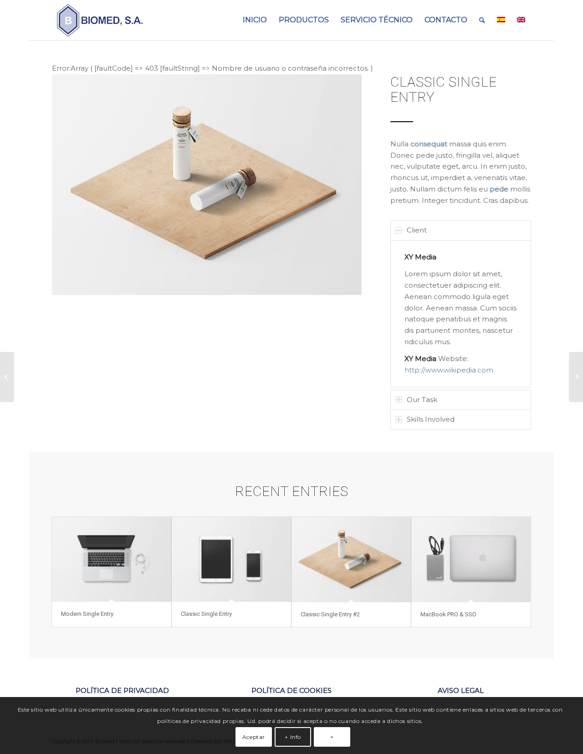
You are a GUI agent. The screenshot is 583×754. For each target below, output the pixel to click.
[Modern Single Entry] (111, 559)
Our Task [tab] (422, 399)
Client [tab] (417, 230)
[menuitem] (255, 20)
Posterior (341, 184)
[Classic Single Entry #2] (351, 559)
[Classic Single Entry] (231, 559)
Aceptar (253, 736)
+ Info (293, 736)
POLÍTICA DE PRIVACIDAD (122, 690)
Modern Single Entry (87, 613)
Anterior (72, 184)
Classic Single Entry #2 (330, 614)
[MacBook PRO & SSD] (471, 559)
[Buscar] (482, 20)
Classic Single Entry (206, 613)
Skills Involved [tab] (431, 419)
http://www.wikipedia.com (448, 370)
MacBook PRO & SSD (448, 614)
